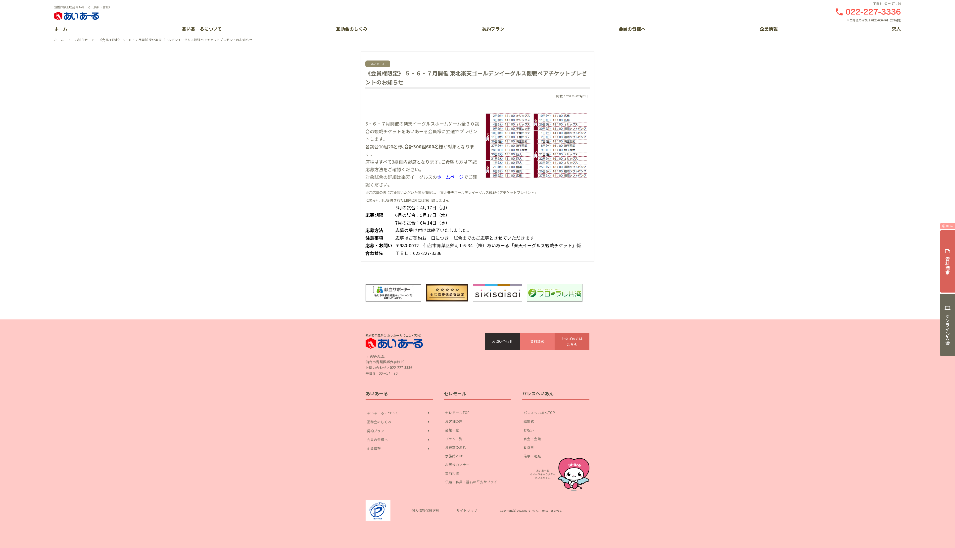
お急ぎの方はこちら (572, 341)
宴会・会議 (532, 438)
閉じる (947, 226)
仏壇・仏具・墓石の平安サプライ (471, 481)
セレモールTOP (457, 412)
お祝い (529, 429)
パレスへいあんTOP (539, 412)
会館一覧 (452, 429)
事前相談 (452, 473)
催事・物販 (532, 455)
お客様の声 (454, 421)
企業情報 (769, 28)
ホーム (60, 28)
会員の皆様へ (632, 28)
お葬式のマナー (457, 464)
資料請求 (537, 341)
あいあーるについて (202, 28)
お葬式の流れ (455, 447)
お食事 (529, 447)
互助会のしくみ (352, 28)
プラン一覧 (454, 438)
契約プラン (493, 28)
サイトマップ (466, 510)
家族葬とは (454, 455)
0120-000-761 (879, 20)
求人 (896, 28)
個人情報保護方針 (425, 510)
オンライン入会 (947, 325)
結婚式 (529, 421)
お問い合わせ (502, 341)
